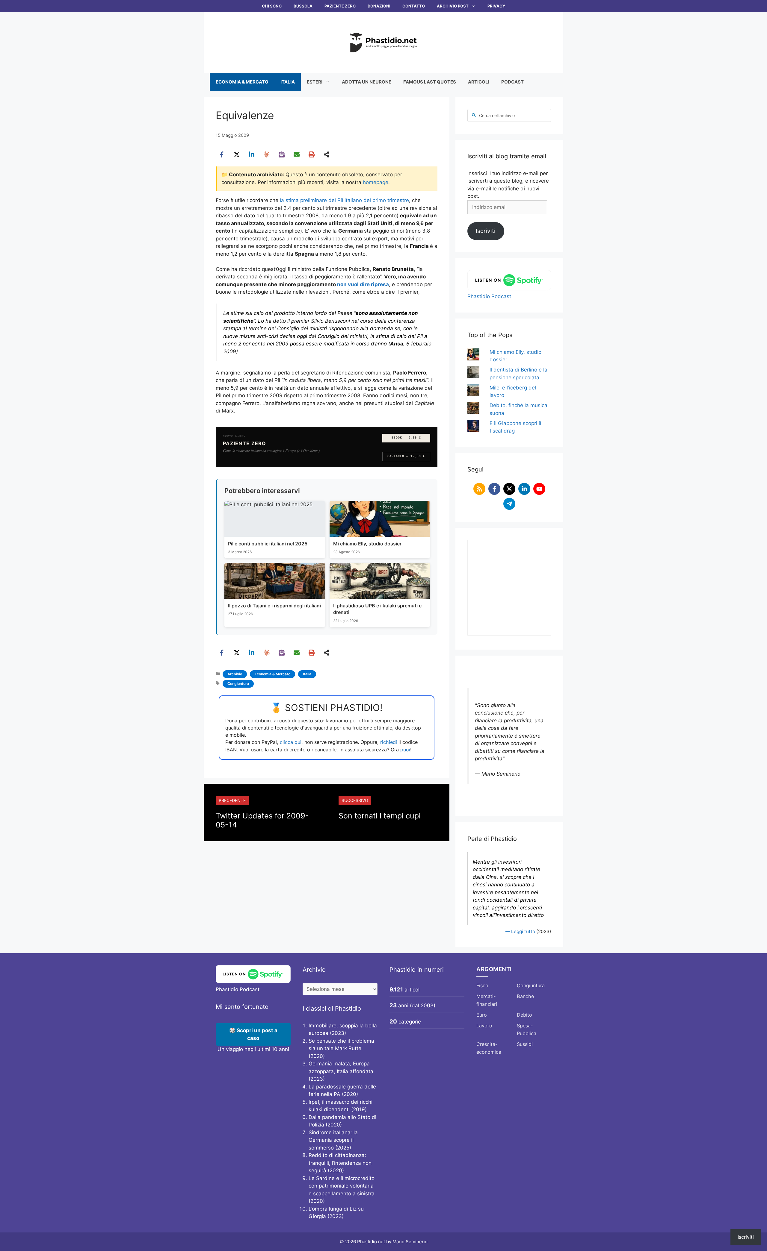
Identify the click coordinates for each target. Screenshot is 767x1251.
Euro (481, 1015)
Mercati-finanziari (486, 1000)
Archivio (234, 674)
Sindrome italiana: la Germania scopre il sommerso (333, 1140)
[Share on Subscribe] (282, 154)
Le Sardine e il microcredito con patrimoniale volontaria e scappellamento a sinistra (342, 1186)
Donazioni (379, 6)
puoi (405, 750)
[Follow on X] (509, 489)
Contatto (413, 6)
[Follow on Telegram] (509, 504)
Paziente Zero (340, 6)
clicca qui (290, 742)
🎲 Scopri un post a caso (253, 1034)
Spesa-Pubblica (526, 1029)
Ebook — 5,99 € (406, 437)
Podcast (512, 82)
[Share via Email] (297, 154)
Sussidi (525, 1044)
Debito (524, 1015)
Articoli (478, 82)
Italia (287, 82)
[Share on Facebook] (222, 154)
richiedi (388, 742)
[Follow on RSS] (479, 489)
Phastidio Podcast (489, 296)
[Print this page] (312, 154)
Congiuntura (238, 683)
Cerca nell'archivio (497, 115)
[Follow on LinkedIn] (524, 489)
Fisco (482, 985)
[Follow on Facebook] (494, 489)
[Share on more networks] (327, 154)
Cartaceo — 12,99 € (406, 456)
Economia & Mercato (242, 82)
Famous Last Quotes (429, 82)
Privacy (496, 6)
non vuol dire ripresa (363, 284)
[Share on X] (237, 154)
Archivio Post (453, 6)
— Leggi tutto (520, 931)
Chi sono (272, 6)
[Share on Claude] (267, 154)
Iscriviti (486, 230)
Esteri (314, 82)
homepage (375, 182)
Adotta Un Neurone (366, 82)
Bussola (303, 6)
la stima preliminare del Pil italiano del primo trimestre (344, 200)
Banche (525, 996)
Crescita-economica (488, 1048)
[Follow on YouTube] (539, 489)
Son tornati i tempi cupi (380, 815)
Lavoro (484, 1026)
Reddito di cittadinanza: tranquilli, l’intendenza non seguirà (340, 1162)
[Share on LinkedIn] (252, 154)
